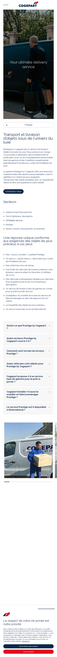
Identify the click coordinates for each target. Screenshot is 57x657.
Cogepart (28, 4)
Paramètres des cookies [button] (28, 646)
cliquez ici (26, 641)
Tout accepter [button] (28, 652)
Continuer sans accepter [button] (46, 608)
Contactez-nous (13, 191)
